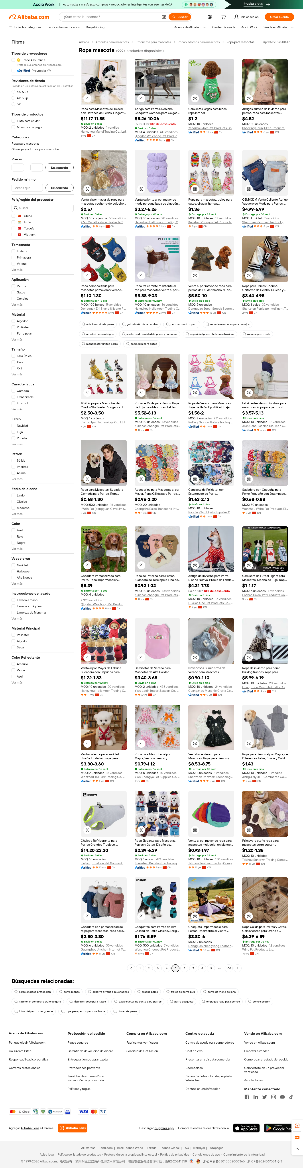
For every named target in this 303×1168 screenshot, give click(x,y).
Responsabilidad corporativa (28, 1059)
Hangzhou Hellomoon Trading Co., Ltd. (158, 222)
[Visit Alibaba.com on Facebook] (247, 1097)
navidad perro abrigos (100, 334)
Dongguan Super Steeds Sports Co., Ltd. (211, 308)
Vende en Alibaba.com (259, 1042)
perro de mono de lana (222, 991)
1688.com (106, 1148)
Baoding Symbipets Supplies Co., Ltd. (211, 512)
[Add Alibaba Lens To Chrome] (72, 1128)
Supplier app (164, 1128)
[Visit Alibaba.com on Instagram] (273, 1097)
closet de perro (127, 1011)
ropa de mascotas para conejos (230, 324)
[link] (297, 1126)
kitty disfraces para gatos (90, 1001)
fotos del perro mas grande (36, 1011)
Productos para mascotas (153, 42)
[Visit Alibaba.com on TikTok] (291, 1097)
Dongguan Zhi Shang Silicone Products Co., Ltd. (104, 308)
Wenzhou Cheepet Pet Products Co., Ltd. (158, 949)
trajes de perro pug (183, 991)
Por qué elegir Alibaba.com (27, 1042)
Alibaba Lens (30, 1128)
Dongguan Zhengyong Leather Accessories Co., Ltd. (211, 946)
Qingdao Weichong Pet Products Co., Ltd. (158, 136)
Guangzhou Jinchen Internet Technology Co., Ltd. (104, 949)
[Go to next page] (238, 968)
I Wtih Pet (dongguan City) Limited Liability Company (104, 508)
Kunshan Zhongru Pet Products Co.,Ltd (211, 222)
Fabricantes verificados (142, 1042)
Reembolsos (194, 1068)
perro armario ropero (184, 324)
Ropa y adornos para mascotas (199, 42)
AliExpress (88, 1148)
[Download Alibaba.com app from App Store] (246, 1128)
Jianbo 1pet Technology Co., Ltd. (103, 422)
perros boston (261, 1001)
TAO (186, 1148)
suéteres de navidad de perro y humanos (151, 334)
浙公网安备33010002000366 (224, 1161)
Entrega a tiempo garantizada (88, 1059)
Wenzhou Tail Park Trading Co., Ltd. (104, 777)
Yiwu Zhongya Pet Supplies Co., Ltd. (158, 777)
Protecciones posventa (84, 1068)
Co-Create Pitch (20, 1051)
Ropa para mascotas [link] (240, 42)
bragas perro (150, 991)
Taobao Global (169, 1148)
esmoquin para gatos (144, 343)
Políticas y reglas (79, 1088)
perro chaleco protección (35, 991)
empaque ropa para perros (223, 1001)
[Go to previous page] (131, 968)
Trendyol (199, 1148)
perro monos (72, 991)
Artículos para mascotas (112, 42)
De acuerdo (59, 167)
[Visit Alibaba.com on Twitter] (264, 1097)
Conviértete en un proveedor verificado (264, 1070)
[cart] (224, 17)
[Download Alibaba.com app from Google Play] (279, 1128)
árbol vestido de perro (100, 324)
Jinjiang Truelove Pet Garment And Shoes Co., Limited (104, 863)
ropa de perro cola (258, 334)
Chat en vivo (194, 1051)
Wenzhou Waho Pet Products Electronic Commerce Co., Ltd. (265, 508)
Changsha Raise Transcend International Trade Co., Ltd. (158, 508)
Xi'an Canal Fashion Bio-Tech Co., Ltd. (104, 222)
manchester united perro (102, 343)
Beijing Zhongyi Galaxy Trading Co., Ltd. (211, 422)
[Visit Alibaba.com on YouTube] (282, 1097)
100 (228, 968)
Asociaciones (253, 1080)
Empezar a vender (256, 1051)
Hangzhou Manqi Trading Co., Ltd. (103, 131)
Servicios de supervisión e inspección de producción (86, 1078)
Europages (216, 1148)
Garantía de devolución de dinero (90, 1051)
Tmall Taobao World (129, 1148)
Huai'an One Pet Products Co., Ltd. (211, 603)
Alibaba (84, 42)
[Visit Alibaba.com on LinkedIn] (255, 1097)
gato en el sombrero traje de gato (40, 1001)
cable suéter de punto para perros (140, 1001)
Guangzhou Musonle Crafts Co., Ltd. (211, 690)
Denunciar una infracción (202, 1088)
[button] (164, 17)
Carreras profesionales (24, 1068)
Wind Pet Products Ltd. (258, 949)
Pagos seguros (78, 1042)
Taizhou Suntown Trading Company (211, 863)
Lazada (151, 1148)
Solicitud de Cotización (142, 1051)
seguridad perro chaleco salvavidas (212, 334)
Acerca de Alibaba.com (26, 1033)
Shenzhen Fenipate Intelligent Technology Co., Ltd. (265, 308)
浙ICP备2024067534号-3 (264, 1161)
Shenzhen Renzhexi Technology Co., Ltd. (265, 222)
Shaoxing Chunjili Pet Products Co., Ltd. (265, 128)
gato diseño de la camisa (142, 324)
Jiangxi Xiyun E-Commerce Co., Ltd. (265, 777)
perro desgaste (183, 1001)
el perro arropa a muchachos (110, 991)
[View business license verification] (191, 1161)
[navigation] (43, 505)
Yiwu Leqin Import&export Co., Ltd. (158, 690)
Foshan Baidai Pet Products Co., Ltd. (265, 595)
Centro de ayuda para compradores (209, 1042)
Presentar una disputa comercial (207, 1059)
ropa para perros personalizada (85, 1011)
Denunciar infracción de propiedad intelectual (209, 1078)
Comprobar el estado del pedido (266, 1059)
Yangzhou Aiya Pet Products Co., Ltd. (211, 128)
